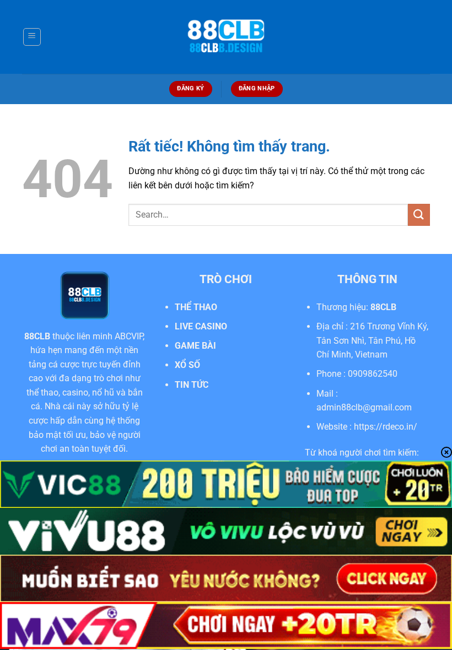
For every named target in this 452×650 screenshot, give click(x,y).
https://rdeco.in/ (385, 426)
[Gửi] (419, 214)
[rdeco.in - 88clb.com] (226, 37)
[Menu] (32, 37)
